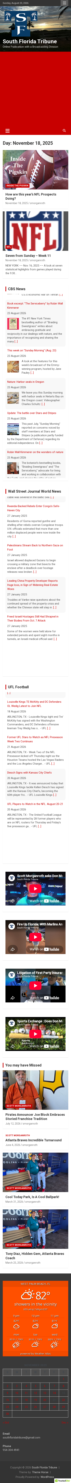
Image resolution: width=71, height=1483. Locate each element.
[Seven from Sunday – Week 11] (35, 231)
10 (16, 1396)
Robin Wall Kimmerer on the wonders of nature (35, 446)
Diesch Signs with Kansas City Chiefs (29, 770)
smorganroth (37, 203)
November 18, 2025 (16, 203)
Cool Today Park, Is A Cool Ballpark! (32, 1200)
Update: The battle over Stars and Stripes (31, 407)
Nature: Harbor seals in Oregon (25, 376)
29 (63, 1410)
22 (63, 1403)
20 (44, 1403)
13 (44, 1396)
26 (35, 1410)
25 (26, 1410)
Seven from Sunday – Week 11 (28, 256)
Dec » (65, 1426)
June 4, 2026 (12, 1148)
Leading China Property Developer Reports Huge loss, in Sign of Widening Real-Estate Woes (32, 582)
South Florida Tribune (30, 41)
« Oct (6, 1426)
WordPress (47, 1480)
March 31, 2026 (14, 1205)
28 (54, 1410)
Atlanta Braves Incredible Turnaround (33, 1144)
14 (54, 1396)
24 (16, 1410)
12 (35, 1396)
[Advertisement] (35, 89)
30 (7, 1417)
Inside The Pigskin (17, 185)
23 (7, 1410)
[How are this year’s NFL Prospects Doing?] (35, 169)
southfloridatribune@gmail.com (21, 1441)
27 (44, 1410)
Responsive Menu (64, 3)
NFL (9, 247)
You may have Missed (23, 1069)
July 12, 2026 (13, 1127)
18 (26, 1403)
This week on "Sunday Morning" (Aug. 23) (31, 344)
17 (16, 1403)
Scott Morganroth (19, 1109)
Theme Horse (40, 1475)
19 (35, 1403)
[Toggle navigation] (7, 130)
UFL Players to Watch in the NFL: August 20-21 (35, 801)
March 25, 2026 (14, 1266)
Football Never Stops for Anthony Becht (31, 833)
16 (7, 1403)
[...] (16, 335)
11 (26, 1396)
